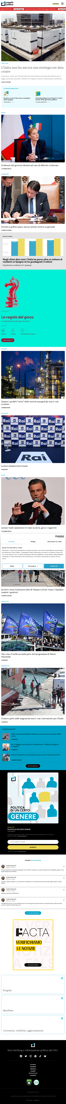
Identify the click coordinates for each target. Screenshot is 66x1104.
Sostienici (56, 4)
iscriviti (33, 847)
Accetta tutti (54, 566)
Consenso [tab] (11, 541)
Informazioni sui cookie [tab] (54, 541)
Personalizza (32, 566)
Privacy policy (29, 1100)
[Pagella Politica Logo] (7, 4)
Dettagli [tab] (33, 541)
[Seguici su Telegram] (35, 1056)
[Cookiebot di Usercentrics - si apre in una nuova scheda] (56, 536)
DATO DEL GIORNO (7, 236)
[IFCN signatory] (29, 1082)
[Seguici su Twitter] (25, 1056)
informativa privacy (22, 851)
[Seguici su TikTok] (40, 1056)
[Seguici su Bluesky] (45, 1056)
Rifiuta (12, 566)
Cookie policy (36, 1100)
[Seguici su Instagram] (30, 1056)
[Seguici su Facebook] (21, 1056)
